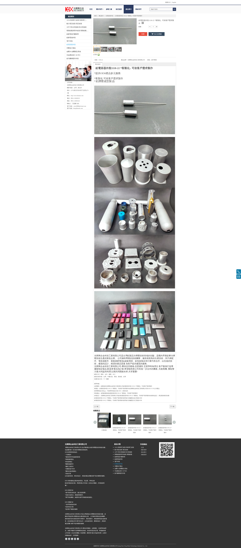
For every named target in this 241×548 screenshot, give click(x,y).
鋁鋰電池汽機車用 (73, 34)
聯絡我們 (138, 9)
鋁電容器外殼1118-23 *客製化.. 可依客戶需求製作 (165, 430)
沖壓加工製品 (71, 48)
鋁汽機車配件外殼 (73, 58)
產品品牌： (124, 60)
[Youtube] (78, 539)
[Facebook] (66, 539)
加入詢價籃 (158, 34)
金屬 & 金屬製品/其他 (74, 51)
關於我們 (99, 9)
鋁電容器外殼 (71, 44)
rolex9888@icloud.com (80, 106)
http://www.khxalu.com (77, 95)
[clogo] (74, 9)
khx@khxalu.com (78, 108)
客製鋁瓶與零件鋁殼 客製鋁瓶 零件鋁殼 (79, 30)
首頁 (90, 9)
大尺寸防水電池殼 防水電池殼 (77, 27)
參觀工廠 (109, 9)
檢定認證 (119, 9)
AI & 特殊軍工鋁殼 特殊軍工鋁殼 (77, 20)
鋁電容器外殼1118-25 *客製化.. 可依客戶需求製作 (134, 430)
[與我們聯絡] (78, 71)
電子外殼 (70, 41)
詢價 (142, 34)
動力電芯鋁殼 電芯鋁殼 (74, 23)
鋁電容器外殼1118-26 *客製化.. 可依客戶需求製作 (119, 430)
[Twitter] (75, 539)
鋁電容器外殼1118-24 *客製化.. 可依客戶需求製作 (150, 430)
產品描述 (97, 64)
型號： (97, 60)
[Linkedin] (72, 539)
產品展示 (129, 9)
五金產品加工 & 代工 (73, 55)
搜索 (174, 9)
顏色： (149, 60)
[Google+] (69, 539)
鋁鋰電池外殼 (71, 37)
